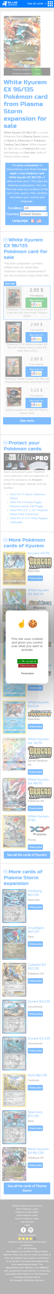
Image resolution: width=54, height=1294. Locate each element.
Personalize (27, 673)
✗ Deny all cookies (28, 666)
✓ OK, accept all (27, 661)
